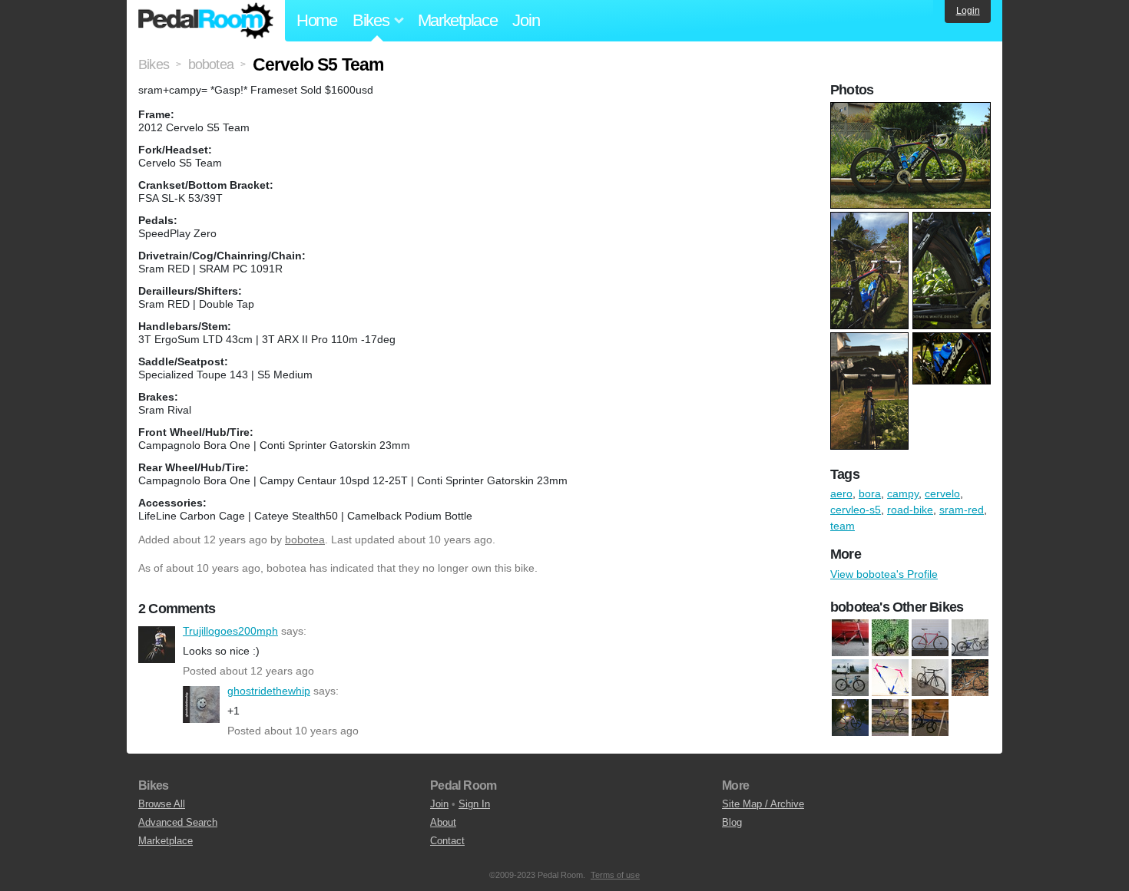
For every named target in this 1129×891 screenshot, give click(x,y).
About (443, 822)
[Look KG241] (890, 717)
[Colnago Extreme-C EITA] (970, 638)
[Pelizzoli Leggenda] (930, 717)
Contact (447, 840)
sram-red (961, 509)
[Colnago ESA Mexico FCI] (930, 638)
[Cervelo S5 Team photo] (912, 110)
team (842, 526)
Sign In (474, 804)
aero (841, 493)
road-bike (910, 509)
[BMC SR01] (850, 638)
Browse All (161, 804)
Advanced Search (177, 822)
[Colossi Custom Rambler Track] (890, 678)
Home (316, 20)
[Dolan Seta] (930, 678)
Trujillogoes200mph (156, 644)
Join (525, 20)
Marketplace (458, 20)
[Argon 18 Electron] (850, 717)
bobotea (305, 539)
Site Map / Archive (763, 804)
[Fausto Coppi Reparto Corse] (970, 678)
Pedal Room (205, 20)
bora (870, 493)
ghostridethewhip (201, 704)
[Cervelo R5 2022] (890, 638)
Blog (732, 822)
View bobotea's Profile (884, 574)
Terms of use (615, 874)
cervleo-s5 (855, 509)
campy (903, 493)
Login (968, 10)
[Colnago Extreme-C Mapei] (850, 678)
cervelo (942, 493)
